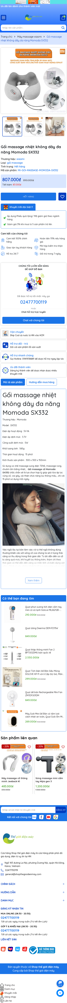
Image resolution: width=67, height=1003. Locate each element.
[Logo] (33, 17)
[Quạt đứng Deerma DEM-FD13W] (12, 634)
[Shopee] (3, 948)
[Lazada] (10, 948)
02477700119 (33, 302)
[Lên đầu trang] (60, 975)
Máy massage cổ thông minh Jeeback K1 (14, 780)
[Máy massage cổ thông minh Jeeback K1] (16, 759)
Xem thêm (33, 580)
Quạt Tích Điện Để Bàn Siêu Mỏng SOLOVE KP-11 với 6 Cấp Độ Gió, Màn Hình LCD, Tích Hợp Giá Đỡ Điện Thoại (44, 673)
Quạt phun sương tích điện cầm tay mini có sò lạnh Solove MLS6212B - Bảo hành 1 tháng (43, 608)
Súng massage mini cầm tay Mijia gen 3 (49, 780)
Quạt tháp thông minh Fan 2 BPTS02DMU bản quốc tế (40, 651)
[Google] (55, 817)
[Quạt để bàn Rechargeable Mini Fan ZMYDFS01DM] (12, 698)
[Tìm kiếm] (63, 27)
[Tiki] (17, 948)
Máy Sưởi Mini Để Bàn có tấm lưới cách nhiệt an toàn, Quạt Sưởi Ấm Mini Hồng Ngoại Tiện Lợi (44, 715)
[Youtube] (48, 817)
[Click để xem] (33, 81)
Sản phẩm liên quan (19, 737)
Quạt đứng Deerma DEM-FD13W (41, 628)
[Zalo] (34, 817)
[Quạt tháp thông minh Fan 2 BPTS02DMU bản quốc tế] (12, 656)
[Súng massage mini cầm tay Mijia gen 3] (50, 759)
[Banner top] (33, 1)
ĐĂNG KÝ (60, 809)
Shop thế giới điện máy (41, 970)
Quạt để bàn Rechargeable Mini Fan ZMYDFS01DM (43, 694)
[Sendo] (24, 948)
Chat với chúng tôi (33, 320)
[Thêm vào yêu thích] (62, 196)
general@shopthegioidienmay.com (23, 874)
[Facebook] (41, 817)
